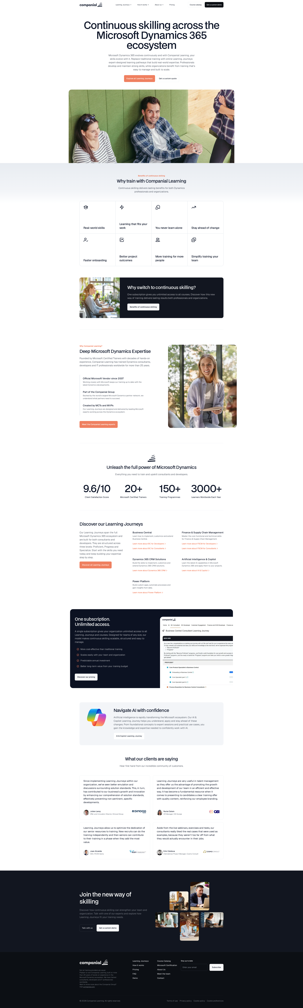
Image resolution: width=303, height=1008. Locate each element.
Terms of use (172, 1001)
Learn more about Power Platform (147, 592)
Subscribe (216, 967)
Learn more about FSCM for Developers (199, 543)
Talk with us (87, 928)
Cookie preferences (215, 1001)
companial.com (89, 987)
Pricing (172, 5)
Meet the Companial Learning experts (98, 424)
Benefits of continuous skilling (143, 307)
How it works (142, 5)
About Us (161, 969)
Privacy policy (186, 1001)
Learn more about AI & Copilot (195, 570)
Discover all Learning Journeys (95, 565)
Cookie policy (199, 1001)
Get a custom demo (214, 5)
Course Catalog (164, 961)
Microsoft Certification (167, 965)
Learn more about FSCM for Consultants (199, 548)
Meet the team (163, 974)
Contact (160, 978)
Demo (135, 978)
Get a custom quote (168, 78)
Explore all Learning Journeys (140, 78)
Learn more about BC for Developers (148, 543)
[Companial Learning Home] (91, 4)
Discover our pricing (86, 677)
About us (158, 5)
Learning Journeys (122, 5)
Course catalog (196, 5)
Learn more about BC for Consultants (148, 548)
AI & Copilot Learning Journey (129, 736)
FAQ (134, 974)
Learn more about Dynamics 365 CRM (149, 570)
